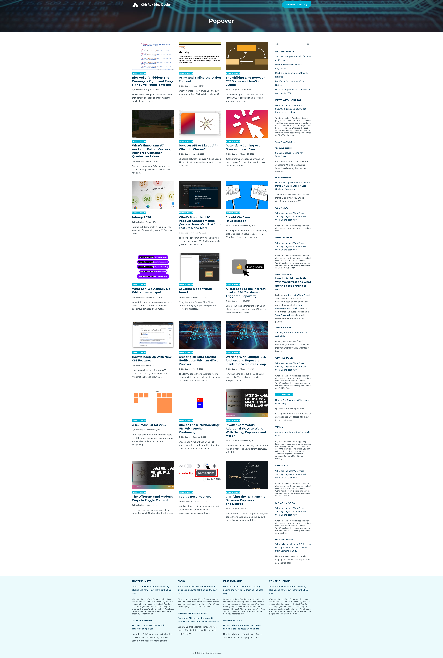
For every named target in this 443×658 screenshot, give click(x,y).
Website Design (139, 73)
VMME (279, 426)
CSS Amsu (281, 207)
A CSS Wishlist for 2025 (149, 425)
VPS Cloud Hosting (283, 148)
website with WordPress (297, 295)
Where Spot (283, 237)
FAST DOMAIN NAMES (284, 395)
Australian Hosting (284, 539)
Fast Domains (232, 581)
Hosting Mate (141, 581)
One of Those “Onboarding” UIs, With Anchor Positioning (199, 428)
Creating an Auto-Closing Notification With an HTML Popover (198, 360)
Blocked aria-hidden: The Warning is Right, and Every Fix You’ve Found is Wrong (152, 81)
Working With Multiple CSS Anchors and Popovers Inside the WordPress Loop (246, 360)
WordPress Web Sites (285, 142)
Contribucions (279, 581)
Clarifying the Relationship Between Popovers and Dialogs (245, 500)
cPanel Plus (284, 357)
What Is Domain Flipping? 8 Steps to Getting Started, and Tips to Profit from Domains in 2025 (293, 547)
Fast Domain (282, 409)
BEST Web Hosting (288, 100)
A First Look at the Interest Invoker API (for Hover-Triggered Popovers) (246, 292)
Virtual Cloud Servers (142, 620)
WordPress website (284, 315)
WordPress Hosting (296, 4)
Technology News (283, 328)
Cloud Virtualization (232, 620)
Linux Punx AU (285, 502)
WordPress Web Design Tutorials (192, 613)
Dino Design (139, 90)
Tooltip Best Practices (195, 496)
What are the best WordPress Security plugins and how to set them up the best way (290, 108)
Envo (181, 581)
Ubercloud (283, 465)
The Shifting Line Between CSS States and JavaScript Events (245, 81)
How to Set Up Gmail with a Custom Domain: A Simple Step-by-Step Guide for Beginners (292, 185)
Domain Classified (283, 177)
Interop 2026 (141, 217)
